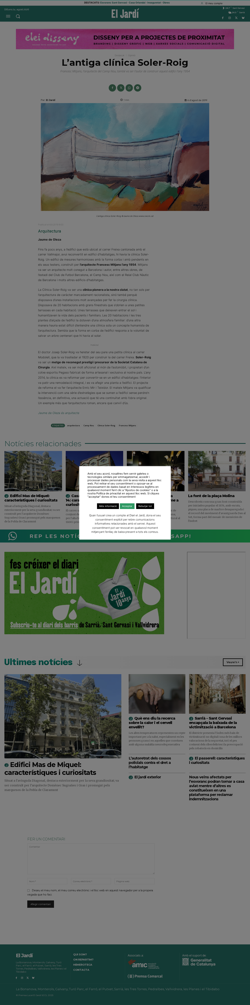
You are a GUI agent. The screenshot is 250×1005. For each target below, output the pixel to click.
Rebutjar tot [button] (145, 506)
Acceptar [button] (127, 506)
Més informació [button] (108, 506)
